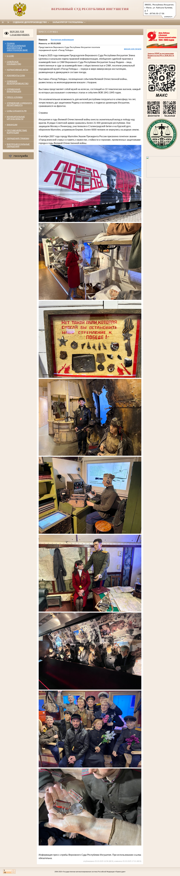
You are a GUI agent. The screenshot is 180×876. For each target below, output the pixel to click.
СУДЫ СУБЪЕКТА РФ (17, 111)
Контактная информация (62, 39)
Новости (43, 39)
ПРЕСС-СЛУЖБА (14, 97)
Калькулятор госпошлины (68, 22)
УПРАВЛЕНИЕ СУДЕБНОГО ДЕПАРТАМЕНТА (19, 104)
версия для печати (132, 49)
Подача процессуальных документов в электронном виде (17, 46)
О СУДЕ (10, 56)
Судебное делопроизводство (30, 22)
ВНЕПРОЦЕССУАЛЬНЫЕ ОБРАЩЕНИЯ (18, 145)
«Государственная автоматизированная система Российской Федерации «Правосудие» (93, 871)
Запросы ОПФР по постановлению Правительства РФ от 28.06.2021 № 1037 (161, 55)
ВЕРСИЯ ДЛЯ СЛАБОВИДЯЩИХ (20, 33)
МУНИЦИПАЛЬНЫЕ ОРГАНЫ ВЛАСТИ (16, 118)
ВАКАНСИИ (12, 125)
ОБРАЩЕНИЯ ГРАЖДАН (18, 138)
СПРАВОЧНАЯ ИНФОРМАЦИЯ (14, 90)
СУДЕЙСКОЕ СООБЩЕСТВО (14, 63)
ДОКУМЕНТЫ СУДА (16, 75)
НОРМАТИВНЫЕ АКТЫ (17, 70)
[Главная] (3, 22)
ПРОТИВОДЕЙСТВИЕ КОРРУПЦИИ (17, 131)
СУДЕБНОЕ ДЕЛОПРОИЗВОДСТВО (17, 82)
